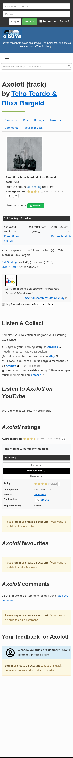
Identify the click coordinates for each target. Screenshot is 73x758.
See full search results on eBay (44, 298)
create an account (36, 521)
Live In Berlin (10, 266)
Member (35, 476)
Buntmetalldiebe (61, 236)
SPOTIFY (37, 206)
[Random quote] (51, 46)
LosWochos (40, 494)
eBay (52, 356)
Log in (9, 665)
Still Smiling (34, 187)
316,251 (45, 500)
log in (17, 521)
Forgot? (64, 21)
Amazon (52, 347)
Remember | (50, 21)
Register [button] (30, 21)
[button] (7, 57)
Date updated (35, 470)
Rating (35, 465)
